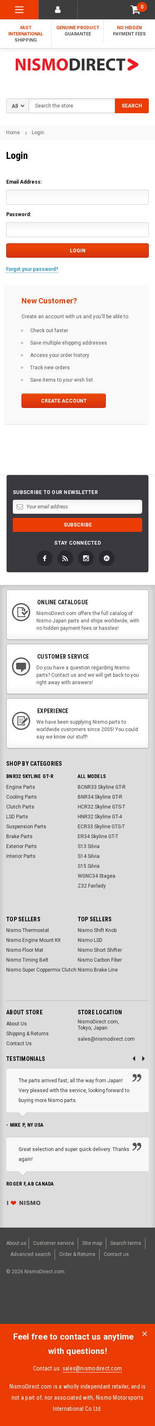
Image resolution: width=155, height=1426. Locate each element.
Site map (92, 1243)
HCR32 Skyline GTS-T (101, 807)
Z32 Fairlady (92, 886)
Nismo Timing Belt (27, 960)
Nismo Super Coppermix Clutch (41, 970)
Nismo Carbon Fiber (100, 960)
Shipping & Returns (27, 1034)
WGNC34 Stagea (96, 876)
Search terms (125, 1243)
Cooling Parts (21, 797)
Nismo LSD (90, 940)
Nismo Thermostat (27, 930)
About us (16, 1243)
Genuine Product (77, 31)
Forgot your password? (32, 269)
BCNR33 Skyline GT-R (102, 787)
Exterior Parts (21, 846)
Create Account (64, 401)
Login (38, 132)
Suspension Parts (26, 827)
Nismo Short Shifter (100, 950)
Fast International (25, 34)
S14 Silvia (89, 856)
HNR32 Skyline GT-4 (100, 817)
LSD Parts (17, 817)
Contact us (116, 1254)
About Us (16, 1024)
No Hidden (129, 31)
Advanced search (30, 1254)
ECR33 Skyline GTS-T (101, 827)
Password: (18, 214)
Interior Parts (21, 856)
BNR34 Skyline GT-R (100, 797)
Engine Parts (20, 787)
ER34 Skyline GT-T (98, 836)
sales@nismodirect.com (92, 1368)
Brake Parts (19, 836)
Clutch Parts (20, 807)
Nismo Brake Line (98, 970)
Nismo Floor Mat (24, 950)
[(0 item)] (136, 9)
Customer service (53, 1243)
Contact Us (19, 1043)
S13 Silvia (89, 846)
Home (13, 132)
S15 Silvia (89, 866)
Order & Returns (77, 1254)
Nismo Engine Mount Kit (33, 940)
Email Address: (24, 182)
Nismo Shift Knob (97, 930)
